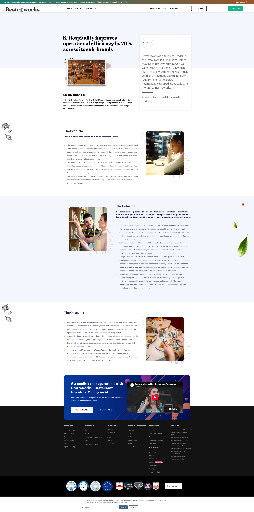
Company (174, 8)
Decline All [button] (133, 507)
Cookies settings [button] (84, 507)
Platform (79, 8)
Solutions (90, 8)
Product (68, 8)
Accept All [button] (123, 507)
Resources (162, 8)
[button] (241, 2)
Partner (153, 8)
